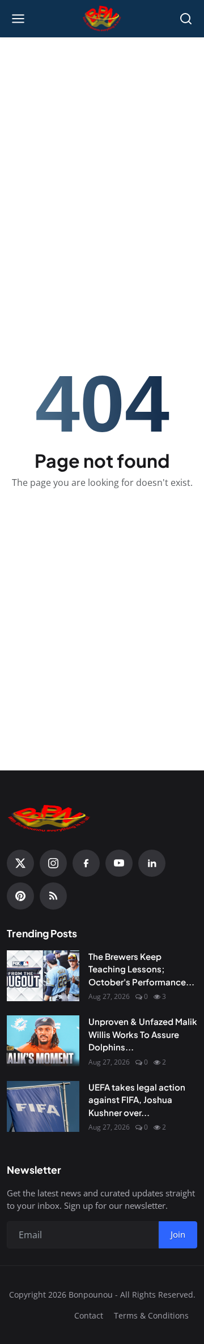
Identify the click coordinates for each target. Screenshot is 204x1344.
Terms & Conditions (151, 1315)
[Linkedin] (151, 863)
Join (178, 1234)
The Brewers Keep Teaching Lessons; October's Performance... (141, 969)
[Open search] (185, 18)
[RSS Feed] (53, 896)
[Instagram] (53, 863)
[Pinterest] (20, 896)
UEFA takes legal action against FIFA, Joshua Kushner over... (136, 1100)
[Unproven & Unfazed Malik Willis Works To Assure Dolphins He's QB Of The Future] (43, 1040)
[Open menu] (18, 18)
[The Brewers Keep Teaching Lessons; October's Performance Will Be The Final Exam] (43, 975)
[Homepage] (102, 18)
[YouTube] (119, 863)
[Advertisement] (102, 150)
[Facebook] (86, 863)
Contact (88, 1315)
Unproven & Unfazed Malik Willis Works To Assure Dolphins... (142, 1034)
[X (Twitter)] (20, 863)
